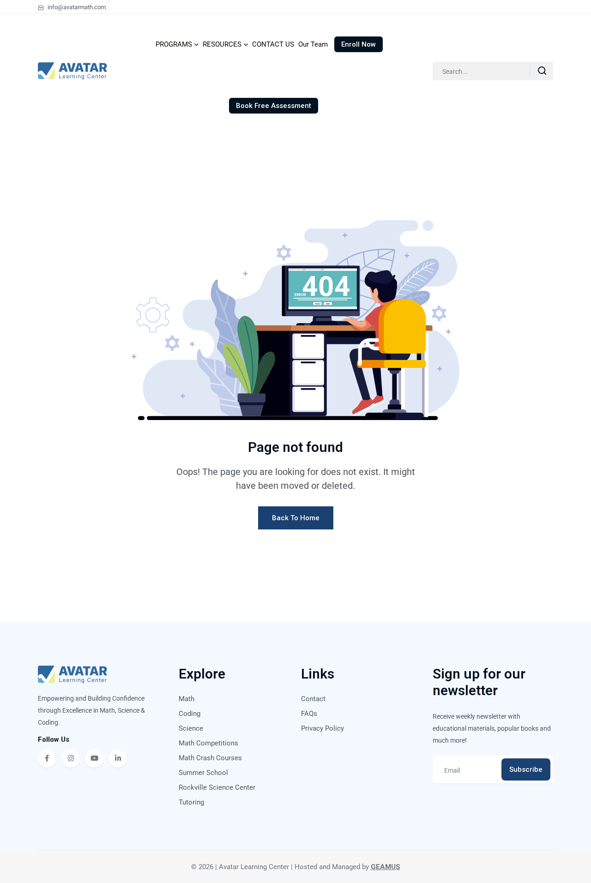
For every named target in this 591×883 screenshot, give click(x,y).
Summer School (203, 773)
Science (191, 728)
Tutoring (191, 802)
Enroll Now (358, 44)
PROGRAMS (174, 44)
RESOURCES (222, 44)
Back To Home (296, 518)
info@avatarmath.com (76, 7)
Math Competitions (208, 743)
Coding (189, 713)
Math (186, 699)
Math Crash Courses (210, 758)
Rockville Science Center (217, 787)
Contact (313, 699)
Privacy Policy (322, 728)
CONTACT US (273, 44)
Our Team (313, 44)
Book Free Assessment (273, 106)
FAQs (309, 713)
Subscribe (526, 769)
